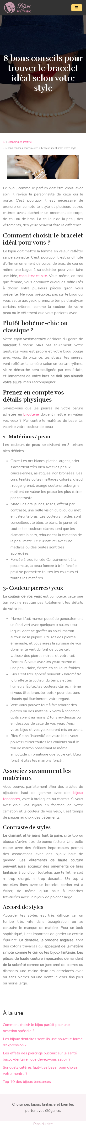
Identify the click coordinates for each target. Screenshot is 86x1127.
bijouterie (31, 414)
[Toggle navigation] (76, 8)
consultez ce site (33, 275)
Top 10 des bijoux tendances (27, 1081)
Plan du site (43, 1124)
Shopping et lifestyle (20, 142)
